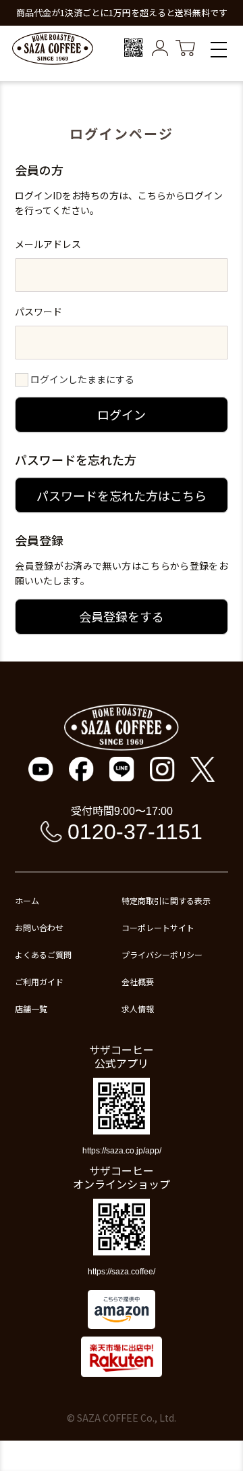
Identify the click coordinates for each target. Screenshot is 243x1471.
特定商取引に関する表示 (166, 901)
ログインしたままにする (82, 379)
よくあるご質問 (43, 955)
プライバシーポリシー (162, 955)
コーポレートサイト (158, 928)
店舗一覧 (31, 1009)
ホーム (27, 901)
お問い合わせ (39, 928)
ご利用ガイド (39, 982)
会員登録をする (121, 616)
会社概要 (138, 982)
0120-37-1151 (135, 832)
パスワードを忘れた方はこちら (121, 495)
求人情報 (138, 1009)
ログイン (121, 414)
